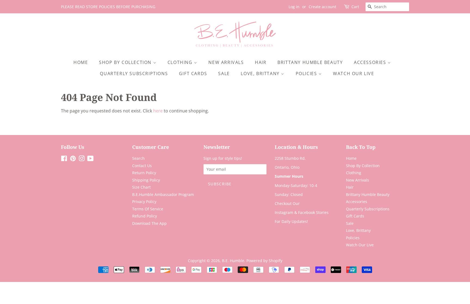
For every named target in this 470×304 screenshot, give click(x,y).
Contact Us (142, 165)
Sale (224, 73)
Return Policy (144, 172)
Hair (260, 62)
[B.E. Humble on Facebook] (64, 159)
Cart (355, 6)
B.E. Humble (233, 260)
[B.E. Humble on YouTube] (90, 159)
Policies (307, 73)
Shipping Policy (146, 180)
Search (138, 158)
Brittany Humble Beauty (310, 62)
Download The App (149, 223)
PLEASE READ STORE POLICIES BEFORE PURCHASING (108, 6)
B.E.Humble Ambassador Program (163, 194)
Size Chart (141, 187)
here (158, 111)
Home (80, 62)
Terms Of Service (147, 208)
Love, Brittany (261, 73)
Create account (322, 6)
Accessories (371, 62)
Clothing (181, 62)
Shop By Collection (126, 62)
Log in (294, 6)
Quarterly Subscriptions (134, 73)
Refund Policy (144, 216)
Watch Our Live (353, 73)
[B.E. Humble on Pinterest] (73, 159)
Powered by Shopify (264, 260)
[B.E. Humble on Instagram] (82, 159)
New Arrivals (226, 62)
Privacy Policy (144, 201)
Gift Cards (193, 73)
